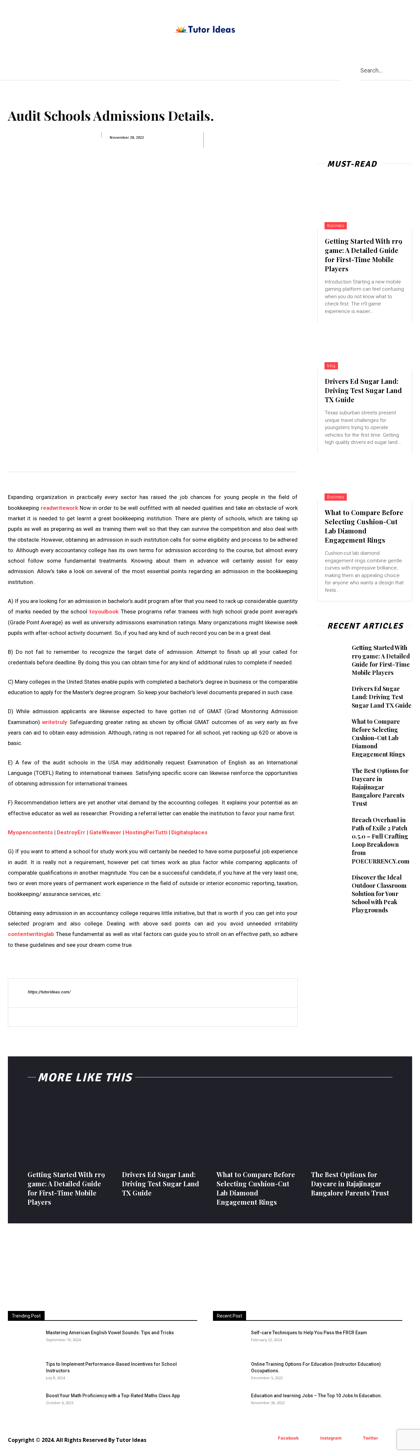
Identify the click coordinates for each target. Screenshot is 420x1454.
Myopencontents (30, 832)
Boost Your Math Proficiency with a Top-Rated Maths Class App (113, 1395)
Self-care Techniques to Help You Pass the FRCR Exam (309, 1332)
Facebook (288, 1438)
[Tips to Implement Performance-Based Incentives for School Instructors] (19, 1369)
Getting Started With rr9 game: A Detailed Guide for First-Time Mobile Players (363, 255)
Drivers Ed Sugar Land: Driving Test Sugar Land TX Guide (363, 390)
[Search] (409, 70)
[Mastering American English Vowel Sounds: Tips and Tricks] (24, 1340)
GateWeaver (105, 832)
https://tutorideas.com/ (49, 991)
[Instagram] (310, 1438)
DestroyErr (71, 832)
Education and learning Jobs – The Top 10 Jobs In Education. (316, 1395)
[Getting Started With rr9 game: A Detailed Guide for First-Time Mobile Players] (364, 205)
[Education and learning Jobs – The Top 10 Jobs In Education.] (229, 1403)
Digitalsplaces (189, 832)
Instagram (331, 1438)
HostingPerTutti (146, 832)
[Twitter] (353, 1438)
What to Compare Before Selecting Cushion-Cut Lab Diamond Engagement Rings (364, 526)
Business (335, 225)
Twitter (370, 1438)
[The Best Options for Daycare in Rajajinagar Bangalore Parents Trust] (331, 777)
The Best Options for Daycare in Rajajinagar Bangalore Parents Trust (380, 787)
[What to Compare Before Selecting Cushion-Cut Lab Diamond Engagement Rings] (364, 477)
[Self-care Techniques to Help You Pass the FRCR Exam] (222, 1335)
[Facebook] (268, 1438)
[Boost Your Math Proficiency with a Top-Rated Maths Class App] (24, 1403)
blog (331, 366)
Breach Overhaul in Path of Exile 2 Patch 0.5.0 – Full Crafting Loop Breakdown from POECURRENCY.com (381, 840)
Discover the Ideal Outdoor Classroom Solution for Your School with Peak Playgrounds (379, 893)
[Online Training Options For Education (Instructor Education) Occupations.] (229, 1372)
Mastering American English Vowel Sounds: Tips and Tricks (110, 1332)
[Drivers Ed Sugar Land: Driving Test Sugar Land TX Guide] (364, 345)
